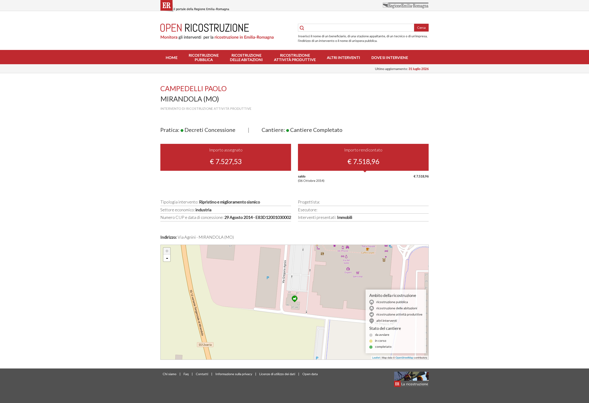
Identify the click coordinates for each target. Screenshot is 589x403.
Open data (310, 374)
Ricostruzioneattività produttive (295, 57)
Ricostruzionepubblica (204, 57)
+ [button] (166, 251)
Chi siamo (169, 374)
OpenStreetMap (404, 357)
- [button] (167, 258)
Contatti (202, 374)
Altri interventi (343, 57)
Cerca (421, 27)
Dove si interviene (389, 57)
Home (171, 57)
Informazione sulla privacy (233, 374)
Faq (186, 374)
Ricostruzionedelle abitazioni (246, 57)
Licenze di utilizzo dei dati (277, 374)
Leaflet (376, 357)
